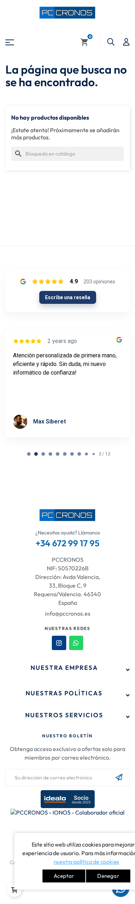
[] (14, 889)
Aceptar (64, 875)
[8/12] (86, 454)
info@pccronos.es (67, 613)
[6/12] (72, 454)
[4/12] (57, 454)
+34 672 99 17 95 (67, 543)
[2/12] (43, 454)
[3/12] (50, 454)
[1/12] (36, 454)
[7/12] (79, 454)
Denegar (108, 875)
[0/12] (28, 454)
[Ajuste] (126, 42)
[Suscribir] (119, 777)
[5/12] (64, 454)
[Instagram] (59, 643)
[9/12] (93, 454)
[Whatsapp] (76, 643)
